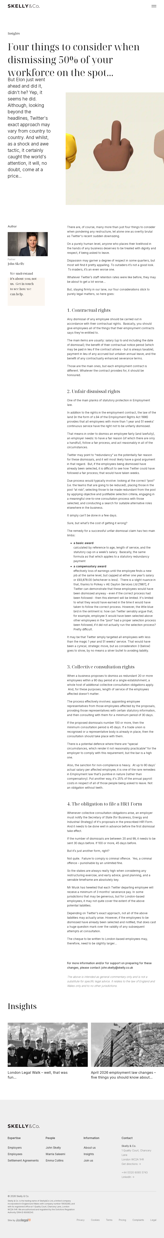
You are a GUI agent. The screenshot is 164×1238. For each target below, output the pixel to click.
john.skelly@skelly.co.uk (117, 967)
